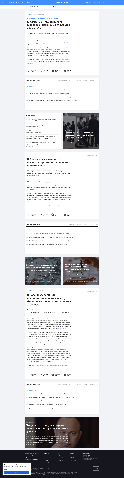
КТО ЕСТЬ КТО (60, 457)
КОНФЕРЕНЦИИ (73, 460)
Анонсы (27, 6)
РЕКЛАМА (72, 457)
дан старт (47, 182)
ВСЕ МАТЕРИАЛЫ (47, 457)
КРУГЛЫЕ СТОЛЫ (73, 453)
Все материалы (26, 2)
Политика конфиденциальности (31, 459)
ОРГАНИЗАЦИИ (60, 460)
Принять (17, 472)
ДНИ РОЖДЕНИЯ (60, 462)
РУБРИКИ (46, 460)
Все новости (30, 146)
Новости (29, 14)
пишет (61, 328)
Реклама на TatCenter (92, 14)
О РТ (58, 453)
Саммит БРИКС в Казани (42, 18)
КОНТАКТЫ (46, 455)
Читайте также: (31, 86)
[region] (17, 469)
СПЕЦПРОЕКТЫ (73, 455)
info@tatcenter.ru (86, 453)
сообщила (63, 42)
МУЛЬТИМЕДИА (47, 462)
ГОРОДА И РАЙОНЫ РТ (61, 455)
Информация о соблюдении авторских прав (30, 456)
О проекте (46, 453)
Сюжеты (18, 2)
